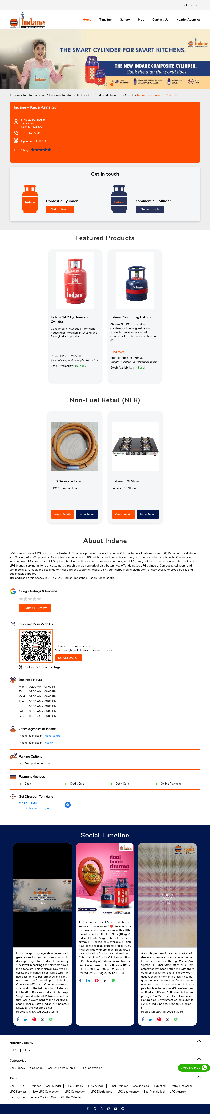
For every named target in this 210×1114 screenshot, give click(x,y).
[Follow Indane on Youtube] (115, 1109)
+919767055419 (31, 133)
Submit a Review (35, 608)
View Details (62, 514)
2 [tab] (105, 84)
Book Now (86, 514)
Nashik (49, 743)
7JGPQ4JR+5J (28, 803)
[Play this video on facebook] (42, 897)
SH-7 (26, 1050)
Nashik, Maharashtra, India (35, 808)
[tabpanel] (105, 59)
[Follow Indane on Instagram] (108, 1109)
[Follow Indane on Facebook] (87, 1109)
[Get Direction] (67, 807)
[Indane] (27, 19)
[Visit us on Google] (94, 1109)
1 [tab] (99, 84)
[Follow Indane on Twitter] (101, 1109)
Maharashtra (52, 736)
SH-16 (14, 1050)
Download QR (68, 658)
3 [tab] (111, 84)
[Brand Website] (122, 1109)
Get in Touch (60, 209)
